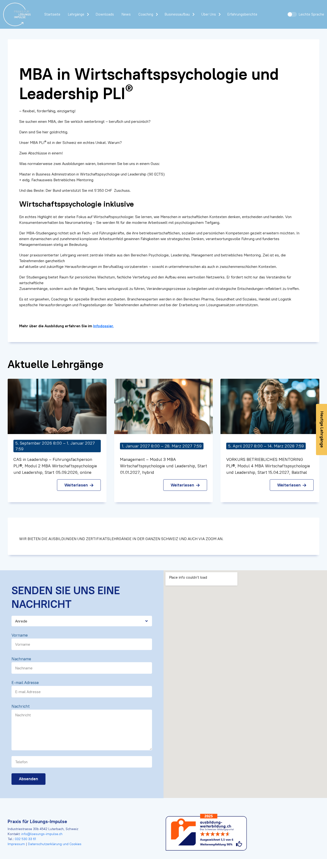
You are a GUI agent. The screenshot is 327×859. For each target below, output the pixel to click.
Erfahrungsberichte (242, 14)
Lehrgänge (76, 14)
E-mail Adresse (25, 682)
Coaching (145, 14)
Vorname (19, 635)
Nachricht (20, 706)
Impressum (17, 844)
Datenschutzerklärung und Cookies (54, 844)
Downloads (105, 14)
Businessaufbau (177, 14)
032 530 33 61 (25, 839)
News (126, 14)
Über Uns (208, 14)
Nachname (21, 658)
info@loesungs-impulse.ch (41, 834)
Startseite (52, 14)
